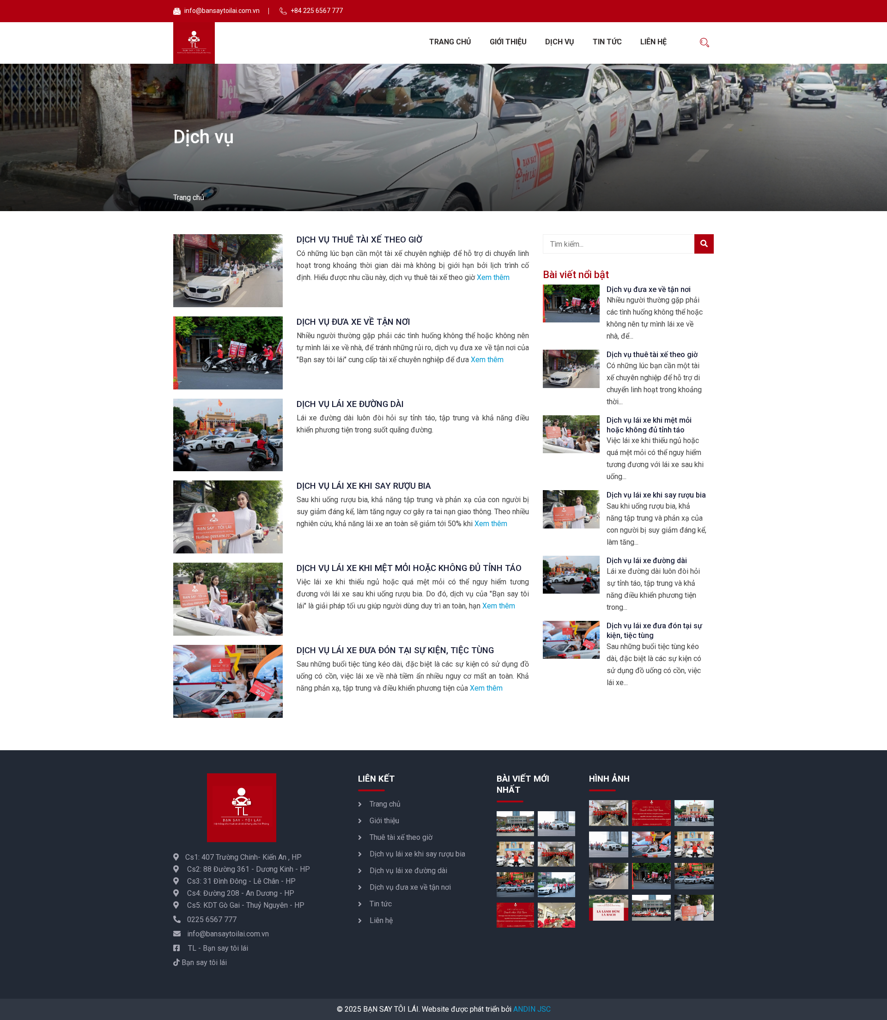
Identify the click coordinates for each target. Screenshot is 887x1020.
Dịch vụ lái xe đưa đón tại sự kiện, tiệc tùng (395, 650)
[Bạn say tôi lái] (194, 43)
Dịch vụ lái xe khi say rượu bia (364, 486)
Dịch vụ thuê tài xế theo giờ (359, 240)
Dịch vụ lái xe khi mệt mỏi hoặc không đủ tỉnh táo (409, 568)
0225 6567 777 (212, 919)
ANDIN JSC (532, 1009)
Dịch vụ (559, 41)
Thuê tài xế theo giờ (401, 837)
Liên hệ (653, 41)
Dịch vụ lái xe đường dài (350, 404)
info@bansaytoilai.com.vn (228, 933)
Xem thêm (493, 277)
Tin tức (607, 41)
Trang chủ (450, 41)
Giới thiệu (508, 41)
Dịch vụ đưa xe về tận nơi (353, 322)
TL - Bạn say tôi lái (217, 948)
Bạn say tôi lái (203, 962)
